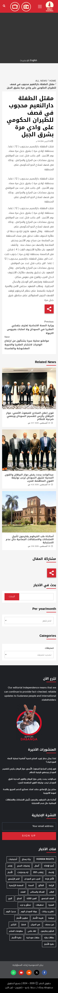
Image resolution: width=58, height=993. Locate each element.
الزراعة (51, 885)
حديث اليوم (11, 911)
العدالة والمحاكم (37, 892)
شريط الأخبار (38, 918)
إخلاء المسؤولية (20, 965)
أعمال (36, 866)
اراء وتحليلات (22, 872)
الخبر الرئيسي (13, 879)
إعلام (10, 866)
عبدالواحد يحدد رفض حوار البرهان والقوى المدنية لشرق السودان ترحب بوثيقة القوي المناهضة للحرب (29, 477)
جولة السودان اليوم (29, 911)
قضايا (23, 924)
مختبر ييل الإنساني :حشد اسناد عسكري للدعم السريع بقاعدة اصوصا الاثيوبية (29, 791)
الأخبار (10, 872)
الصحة (31, 885)
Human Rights (45, 859)
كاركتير (13, 924)
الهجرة (51, 905)
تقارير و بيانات (48, 911)
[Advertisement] (29, 28)
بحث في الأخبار (44, 585)
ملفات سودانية (32, 937)
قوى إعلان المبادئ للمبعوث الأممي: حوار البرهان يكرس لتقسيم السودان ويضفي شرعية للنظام (30, 416)
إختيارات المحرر (23, 866)
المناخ (19, 898)
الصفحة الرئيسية (16, 885)
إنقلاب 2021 (38, 872)
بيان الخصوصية (35, 965)
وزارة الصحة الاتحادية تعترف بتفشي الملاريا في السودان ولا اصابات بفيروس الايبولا (30, 327)
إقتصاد (51, 872)
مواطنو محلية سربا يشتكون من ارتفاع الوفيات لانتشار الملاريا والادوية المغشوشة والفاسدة (27, 342)
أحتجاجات (13, 859)
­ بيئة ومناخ (27, 859)
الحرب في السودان (32, 879)
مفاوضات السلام (16, 931)
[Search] (4, 6)
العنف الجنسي (47, 898)
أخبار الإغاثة (49, 866)
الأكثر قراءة (49, 879)
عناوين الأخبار (22, 918)
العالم (51, 892)
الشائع (41, 885)
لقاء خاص (32, 931)
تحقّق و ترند (25, 905)
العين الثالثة (32, 898)
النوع (10, 898)
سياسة (51, 918)
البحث (12, 596)
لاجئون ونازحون (47, 931)
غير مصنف (49, 924)
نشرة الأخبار (16, 937)
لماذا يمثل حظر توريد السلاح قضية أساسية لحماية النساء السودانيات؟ (31, 760)
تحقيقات (40, 905)
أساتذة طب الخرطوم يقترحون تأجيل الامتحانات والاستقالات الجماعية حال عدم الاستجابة (30, 539)
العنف (22, 892)
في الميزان (35, 924)
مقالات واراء (49, 937)
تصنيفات (49, 648)
